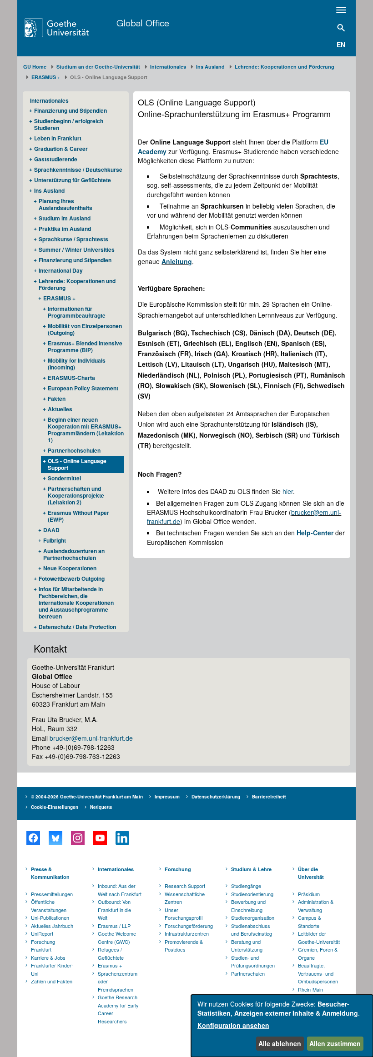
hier (287, 491)
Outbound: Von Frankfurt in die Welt (114, 909)
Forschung (178, 869)
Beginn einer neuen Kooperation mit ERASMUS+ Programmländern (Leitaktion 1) (86, 429)
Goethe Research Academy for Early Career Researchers (118, 1009)
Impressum (167, 796)
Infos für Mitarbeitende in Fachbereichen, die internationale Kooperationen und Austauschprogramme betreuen (76, 602)
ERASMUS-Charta (71, 378)
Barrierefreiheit (269, 796)
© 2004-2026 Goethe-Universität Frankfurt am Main (87, 796)
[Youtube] (100, 838)
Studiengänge (246, 885)
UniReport (42, 933)
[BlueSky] (55, 838)
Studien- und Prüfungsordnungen (253, 961)
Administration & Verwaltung (315, 905)
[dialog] (282, 1026)
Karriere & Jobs (48, 957)
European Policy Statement (83, 388)
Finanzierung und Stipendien (70, 110)
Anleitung (176, 261)
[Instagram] (77, 838)
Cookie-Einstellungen (54, 807)
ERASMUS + (45, 77)
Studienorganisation (252, 917)
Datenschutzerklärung (216, 796)
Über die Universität (311, 873)
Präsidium (309, 893)
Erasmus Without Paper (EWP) (78, 516)
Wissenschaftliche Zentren (185, 898)
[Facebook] (33, 838)
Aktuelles (60, 409)
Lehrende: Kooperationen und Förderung (284, 66)
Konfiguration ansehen (233, 1025)
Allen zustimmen (335, 1043)
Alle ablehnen (279, 1043)
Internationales (168, 66)
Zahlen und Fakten (51, 981)
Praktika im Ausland (65, 228)
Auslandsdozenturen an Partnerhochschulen (74, 554)
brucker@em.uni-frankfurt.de (91, 738)
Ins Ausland (210, 66)
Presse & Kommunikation (50, 873)
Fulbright (54, 540)
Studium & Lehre (251, 869)
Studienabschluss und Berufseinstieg (251, 929)
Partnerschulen (248, 973)
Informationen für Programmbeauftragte (77, 311)
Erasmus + (110, 965)
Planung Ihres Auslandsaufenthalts (65, 204)
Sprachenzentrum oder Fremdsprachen (117, 981)
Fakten (57, 398)
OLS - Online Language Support (77, 464)
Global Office (142, 23)
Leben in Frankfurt (57, 138)
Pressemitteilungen (52, 893)
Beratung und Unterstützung (246, 945)
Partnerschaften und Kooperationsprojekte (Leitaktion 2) (76, 495)
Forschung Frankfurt (43, 945)
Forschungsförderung (187, 925)
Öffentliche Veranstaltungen (48, 905)
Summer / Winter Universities (77, 249)
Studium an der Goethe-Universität (98, 66)
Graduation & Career (61, 149)
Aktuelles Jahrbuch (52, 925)
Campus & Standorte (309, 921)
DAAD (51, 530)
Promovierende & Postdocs (184, 945)
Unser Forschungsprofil (183, 914)
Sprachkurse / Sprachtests (73, 239)
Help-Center (315, 532)
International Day (61, 270)
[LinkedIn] (122, 838)
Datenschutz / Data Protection (77, 627)
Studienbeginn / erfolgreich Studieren (68, 124)
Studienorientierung (252, 893)
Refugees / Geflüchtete (111, 953)
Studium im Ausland (65, 218)
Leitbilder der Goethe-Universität (319, 937)
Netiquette (101, 807)
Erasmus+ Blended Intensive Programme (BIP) (85, 346)
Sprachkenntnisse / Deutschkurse (78, 169)
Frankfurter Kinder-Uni (52, 969)
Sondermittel (64, 478)
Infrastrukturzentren (187, 933)
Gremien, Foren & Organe (318, 953)
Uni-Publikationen (50, 917)
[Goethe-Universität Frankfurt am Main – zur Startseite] (68, 27)
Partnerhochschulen (74, 450)
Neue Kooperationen (69, 568)
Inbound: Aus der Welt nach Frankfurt (119, 889)
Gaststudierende (55, 159)
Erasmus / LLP (114, 925)
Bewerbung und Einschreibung (248, 905)
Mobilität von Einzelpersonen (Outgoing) (85, 329)
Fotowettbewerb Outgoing (72, 578)
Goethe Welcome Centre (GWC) (117, 937)
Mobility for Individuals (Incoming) (77, 363)
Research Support (185, 885)
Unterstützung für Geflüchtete (72, 180)
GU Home (34, 66)
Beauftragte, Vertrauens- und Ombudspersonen (318, 973)
